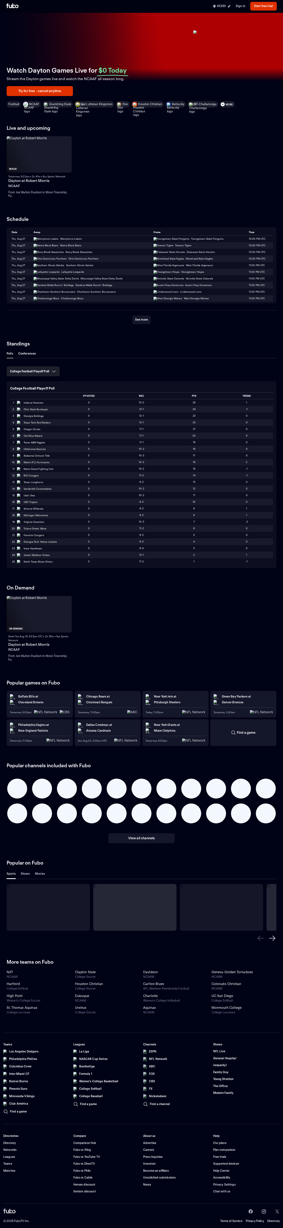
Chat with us (222, 1191)
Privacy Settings (224, 1184)
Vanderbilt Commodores (38, 488)
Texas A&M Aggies (34, 442)
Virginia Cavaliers (34, 521)
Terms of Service (231, 1221)
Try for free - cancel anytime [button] (39, 91)
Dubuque (82, 996)
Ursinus (81, 1008)
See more (141, 319)
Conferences (27, 353)
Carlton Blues (153, 984)
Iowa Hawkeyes (33, 548)
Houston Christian (150, 104)
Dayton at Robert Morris (29, 180)
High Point (15, 996)
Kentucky (178, 104)
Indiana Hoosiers (33, 402)
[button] (260, 938)
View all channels (141, 838)
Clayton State (85, 972)
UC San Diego (222, 996)
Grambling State (60, 104)
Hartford (13, 984)
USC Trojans (30, 502)
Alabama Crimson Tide (37, 455)
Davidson (150, 972)
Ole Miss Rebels (33, 435)
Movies (40, 873)
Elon (125, 104)
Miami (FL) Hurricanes (37, 462)
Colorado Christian (226, 984)
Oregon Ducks (32, 429)
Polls (10, 353)
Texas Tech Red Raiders (37, 422)
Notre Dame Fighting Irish (38, 468)
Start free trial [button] (263, 6)
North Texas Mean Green (38, 561)
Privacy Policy (255, 1221)
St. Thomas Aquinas (22, 1008)
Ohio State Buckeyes (36, 409)
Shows (25, 873)
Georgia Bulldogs (34, 415)
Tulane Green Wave (35, 528)
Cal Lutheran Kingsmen (96, 104)
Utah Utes (29, 495)
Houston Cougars (34, 535)
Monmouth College (227, 1008)
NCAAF (34, 104)
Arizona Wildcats (34, 508)
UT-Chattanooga (205, 104)
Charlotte (150, 996)
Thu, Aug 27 (18, 245)
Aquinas (149, 1008)
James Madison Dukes (37, 555)
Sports (11, 873)
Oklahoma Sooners (35, 449)
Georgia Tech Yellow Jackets (40, 541)
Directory (273, 1221)
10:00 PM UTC (257, 245)
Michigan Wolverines (36, 515)
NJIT (10, 972)
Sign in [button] (240, 6)
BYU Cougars (31, 475)
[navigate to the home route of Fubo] (12, 6)
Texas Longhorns (33, 482)
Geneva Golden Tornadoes (232, 972)
